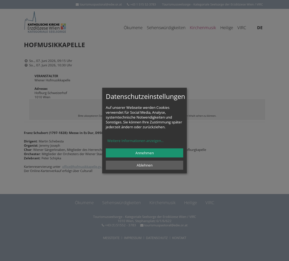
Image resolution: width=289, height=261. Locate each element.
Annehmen (144, 152)
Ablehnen (145, 165)
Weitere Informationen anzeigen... (135, 140)
